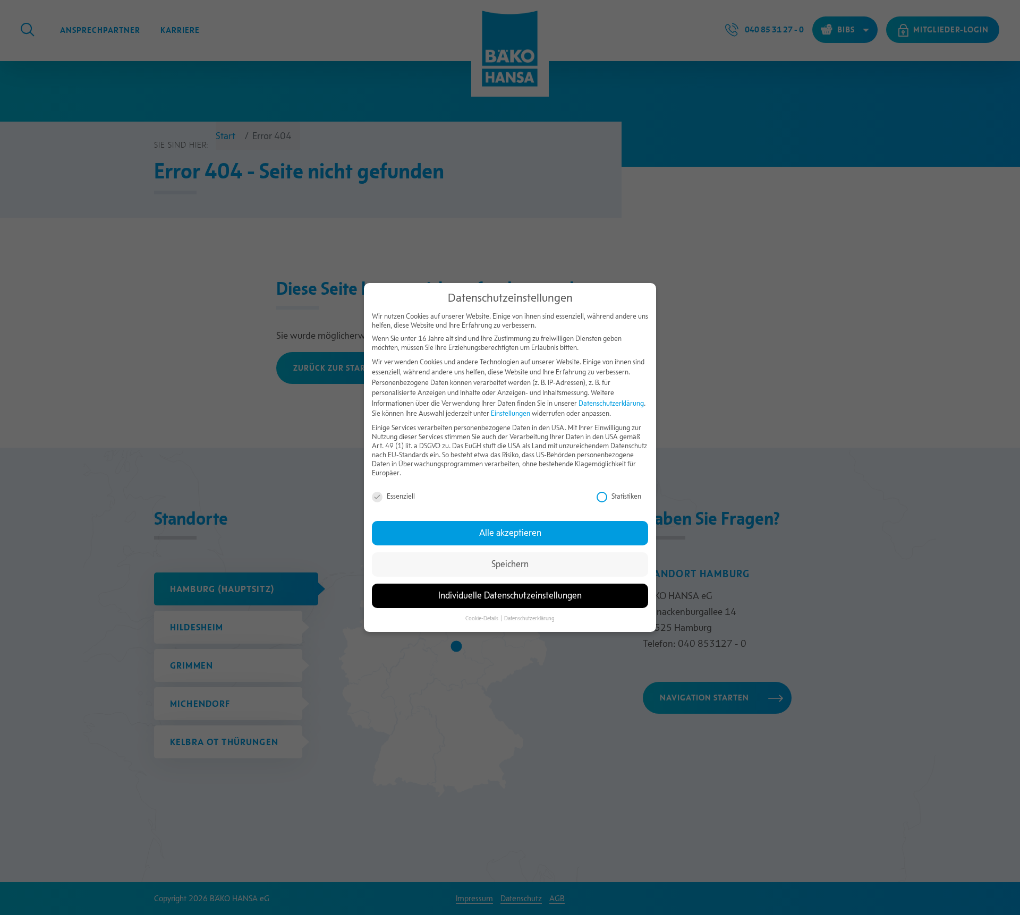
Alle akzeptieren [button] (510, 532)
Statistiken (626, 496)
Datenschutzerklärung (611, 403)
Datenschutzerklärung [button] (529, 618)
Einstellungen (510, 413)
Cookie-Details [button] (482, 618)
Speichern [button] (510, 564)
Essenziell (401, 496)
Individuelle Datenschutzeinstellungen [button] (510, 595)
